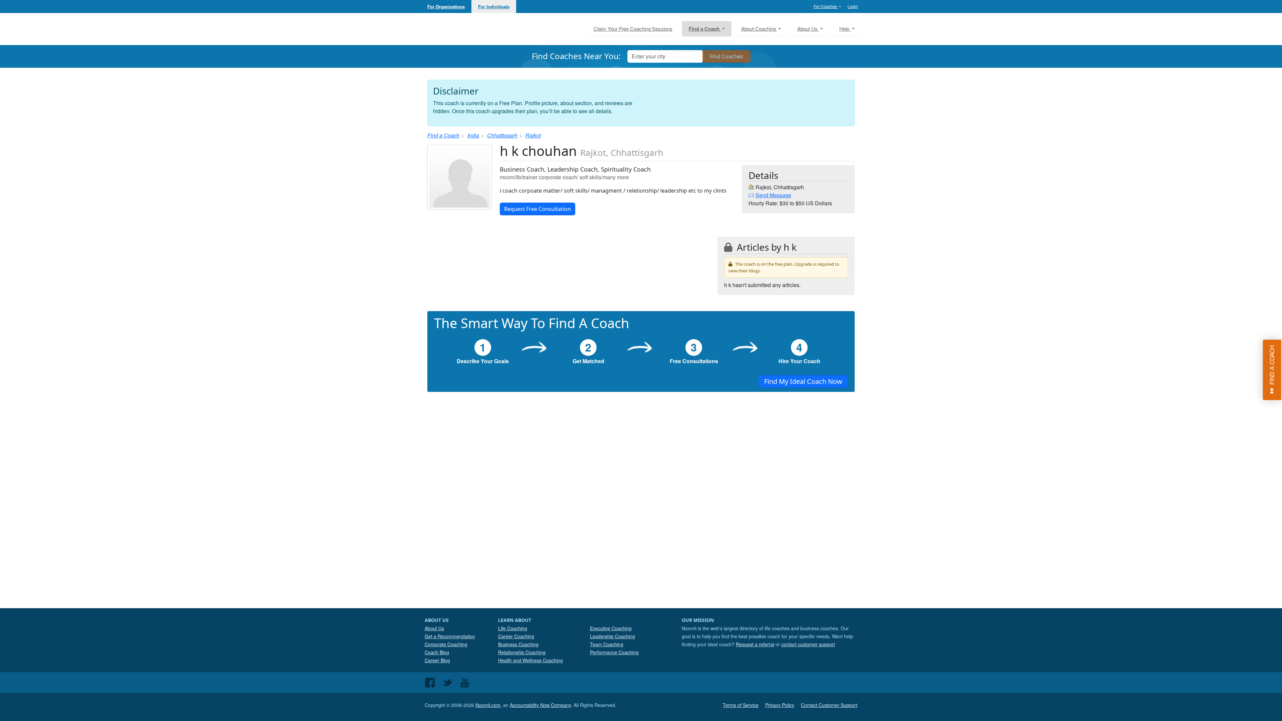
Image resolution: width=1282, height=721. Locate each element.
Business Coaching (518, 644)
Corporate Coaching (446, 644)
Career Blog (437, 660)
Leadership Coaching (612, 636)
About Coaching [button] (759, 28)
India (473, 135)
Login (853, 6)
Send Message (773, 195)
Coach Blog (437, 652)
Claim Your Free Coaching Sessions (633, 28)
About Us (434, 628)
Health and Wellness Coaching (530, 660)
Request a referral (755, 644)
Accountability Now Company (540, 705)
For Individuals (493, 6)
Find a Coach (443, 135)
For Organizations (446, 6)
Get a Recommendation (450, 636)
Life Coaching (512, 628)
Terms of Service (741, 705)
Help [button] (845, 28)
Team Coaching (606, 644)
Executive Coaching (611, 628)
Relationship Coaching (522, 652)
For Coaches (826, 6)
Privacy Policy (779, 705)
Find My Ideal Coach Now (803, 381)
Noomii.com (487, 705)
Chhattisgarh (502, 135)
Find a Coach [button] (705, 28)
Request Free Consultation (537, 209)
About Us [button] (808, 28)
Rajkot (533, 135)
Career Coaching (516, 636)
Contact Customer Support (829, 705)
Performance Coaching (614, 652)
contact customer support (808, 644)
